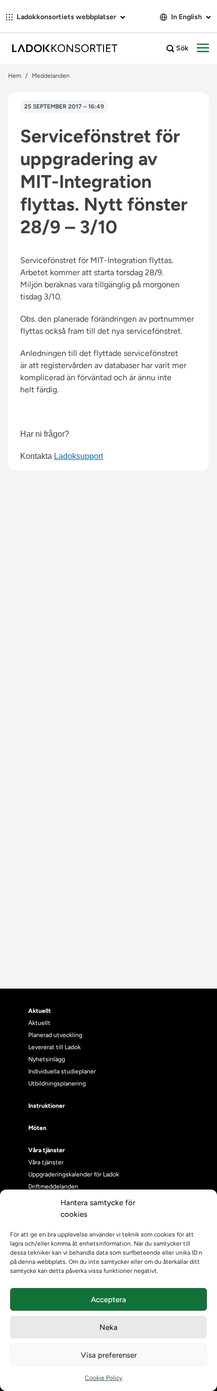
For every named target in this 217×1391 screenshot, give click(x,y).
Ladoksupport (78, 456)
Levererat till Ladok (54, 1047)
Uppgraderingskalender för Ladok (73, 1174)
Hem (14, 75)
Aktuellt (39, 1022)
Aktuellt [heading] (39, 1010)
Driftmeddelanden (53, 1186)
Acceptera (108, 1299)
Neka (108, 1327)
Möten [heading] (37, 1127)
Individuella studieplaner (62, 1071)
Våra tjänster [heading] (46, 1150)
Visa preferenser (109, 1355)
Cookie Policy (103, 1377)
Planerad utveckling (55, 1035)
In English (186, 17)
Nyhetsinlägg (46, 1059)
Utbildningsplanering (57, 1083)
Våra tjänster (46, 1162)
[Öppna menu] (203, 48)
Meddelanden (51, 75)
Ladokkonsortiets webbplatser (66, 17)
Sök (182, 48)
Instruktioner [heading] (46, 1105)
